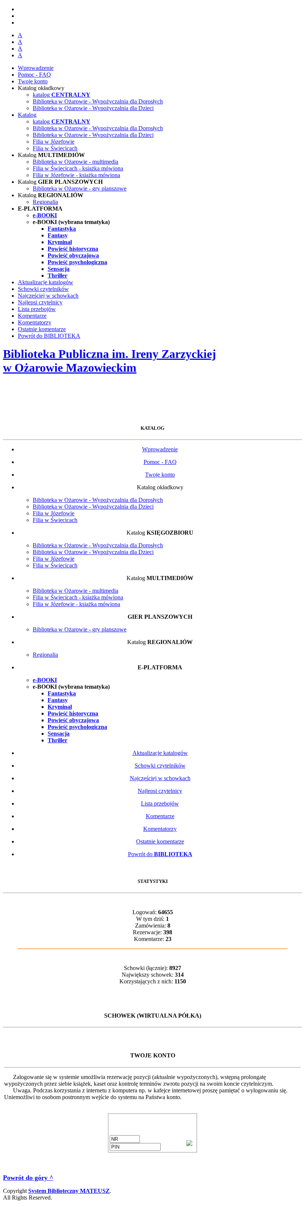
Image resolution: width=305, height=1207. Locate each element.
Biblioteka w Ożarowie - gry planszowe (79, 188)
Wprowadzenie (36, 68)
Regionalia (45, 202)
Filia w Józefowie (53, 141)
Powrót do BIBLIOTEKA (49, 336)
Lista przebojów (37, 309)
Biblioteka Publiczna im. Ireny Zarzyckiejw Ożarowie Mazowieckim (109, 360)
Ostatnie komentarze (42, 329)
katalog (61, 95)
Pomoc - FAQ (34, 74)
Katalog (27, 115)
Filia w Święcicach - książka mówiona (78, 168)
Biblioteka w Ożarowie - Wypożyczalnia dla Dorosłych (98, 101)
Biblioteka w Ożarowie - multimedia (75, 162)
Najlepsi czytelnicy (40, 302)
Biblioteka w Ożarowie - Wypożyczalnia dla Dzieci (93, 108)
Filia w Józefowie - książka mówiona (76, 175)
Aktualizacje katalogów (45, 282)
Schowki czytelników (43, 289)
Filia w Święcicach (55, 148)
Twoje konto (33, 81)
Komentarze (32, 316)
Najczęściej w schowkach (48, 295)
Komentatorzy (34, 322)
